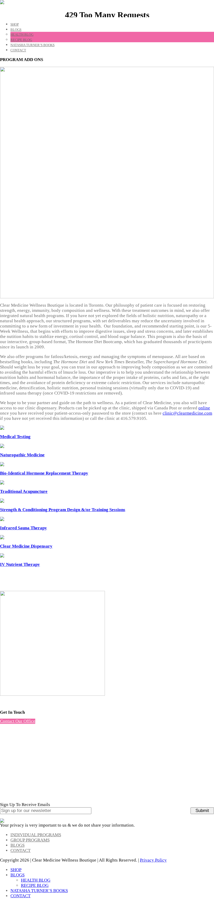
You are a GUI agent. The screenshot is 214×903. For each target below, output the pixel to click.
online (204, 407)
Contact (20, 850)
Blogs (17, 845)
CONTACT (18, 50)
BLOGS (15, 30)
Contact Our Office (17, 721)
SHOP (14, 24)
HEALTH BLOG (21, 35)
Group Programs (30, 840)
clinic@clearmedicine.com (187, 413)
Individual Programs (35, 834)
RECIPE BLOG (21, 40)
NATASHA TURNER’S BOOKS (32, 45)
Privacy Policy (153, 860)
